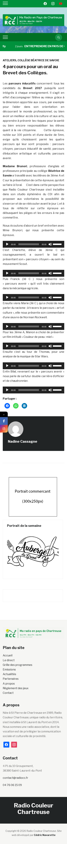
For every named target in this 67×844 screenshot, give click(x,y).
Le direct (9, 660)
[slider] (58, 244)
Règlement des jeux (16, 688)
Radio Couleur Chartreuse (33, 808)
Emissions (9, 669)
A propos (9, 683)
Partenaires (11, 678)
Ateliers (9, 60)
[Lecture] (7, 244)
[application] (33, 244)
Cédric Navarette (44, 835)
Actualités (9, 674)
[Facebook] (4, 421)
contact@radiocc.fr (15, 777)
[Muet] (50, 244)
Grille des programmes (17, 665)
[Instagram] (4, 429)
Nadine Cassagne (22, 441)
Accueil (7, 655)
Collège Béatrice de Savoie (38, 60)
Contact (8, 692)
